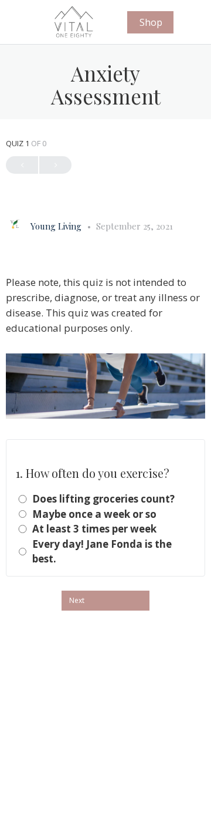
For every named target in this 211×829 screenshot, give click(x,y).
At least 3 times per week (94, 528)
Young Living (57, 226)
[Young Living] (15, 223)
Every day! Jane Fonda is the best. (102, 551)
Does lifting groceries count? (103, 499)
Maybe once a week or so (94, 514)
